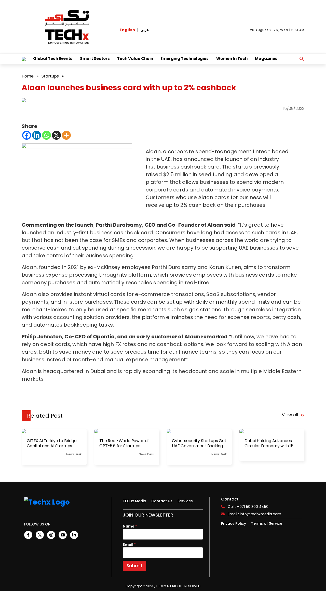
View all (290, 415)
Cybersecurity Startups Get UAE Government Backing (199, 443)
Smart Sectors (95, 58)
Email (129, 544)
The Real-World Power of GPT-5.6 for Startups (124, 443)
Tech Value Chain (135, 58)
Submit (134, 566)
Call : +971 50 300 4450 (248, 506)
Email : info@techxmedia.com (254, 514)
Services (185, 501)
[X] (56, 135)
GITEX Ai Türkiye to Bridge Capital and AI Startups (52, 443)
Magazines (266, 58)
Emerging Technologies (184, 58)
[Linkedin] (36, 135)
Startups (50, 76)
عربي (145, 29)
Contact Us (161, 501)
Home (28, 76)
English (127, 29)
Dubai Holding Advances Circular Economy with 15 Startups (268, 443)
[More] (66, 135)
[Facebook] (26, 135)
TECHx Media (134, 501)
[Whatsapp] (46, 135)
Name (130, 526)
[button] (301, 58)
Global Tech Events (52, 58)
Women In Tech (232, 58)
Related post (45, 416)
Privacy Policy (233, 523)
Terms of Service (266, 523)
